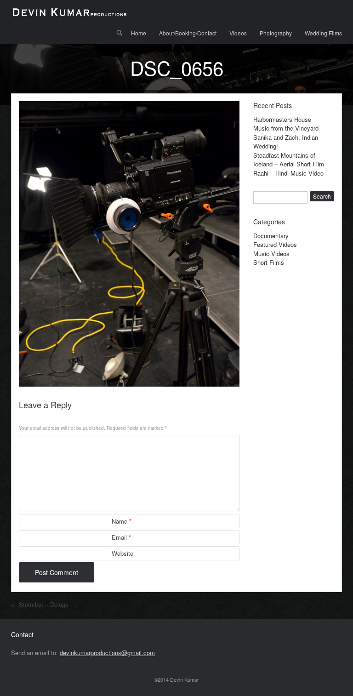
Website (122, 553)
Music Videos (271, 253)
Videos (238, 33)
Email (121, 537)
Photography (276, 33)
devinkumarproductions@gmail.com (107, 652)
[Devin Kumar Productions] (69, 11)
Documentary (271, 235)
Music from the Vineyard (286, 128)
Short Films (268, 262)
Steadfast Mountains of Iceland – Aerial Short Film (288, 160)
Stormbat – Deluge (39, 604)
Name (121, 521)
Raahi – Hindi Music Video (288, 173)
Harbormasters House (282, 119)
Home (138, 33)
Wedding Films (323, 33)
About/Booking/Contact (187, 33)
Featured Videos (275, 244)
